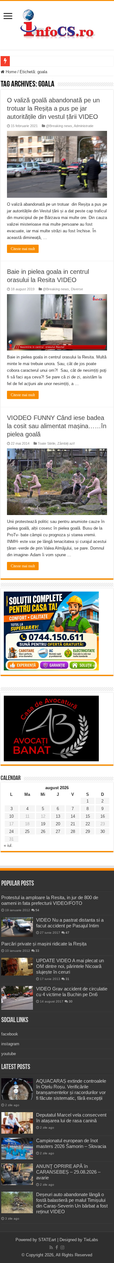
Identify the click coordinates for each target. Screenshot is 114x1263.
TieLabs (91, 1239)
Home (10, 71)
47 (67, 932)
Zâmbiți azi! (66, 443)
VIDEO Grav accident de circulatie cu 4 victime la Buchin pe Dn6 (71, 991)
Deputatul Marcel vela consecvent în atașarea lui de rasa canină (71, 1117)
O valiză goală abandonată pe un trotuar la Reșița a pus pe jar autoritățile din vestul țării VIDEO (53, 108)
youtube (8, 1053)
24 (11, 831)
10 (11, 816)
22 (88, 824)
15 (88, 816)
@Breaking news (59, 126)
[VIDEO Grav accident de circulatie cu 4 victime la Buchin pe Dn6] (17, 998)
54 (37, 910)
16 (102, 816)
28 (73, 831)
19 (43, 824)
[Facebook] (57, 1247)
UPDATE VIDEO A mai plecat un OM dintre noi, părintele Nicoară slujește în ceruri (70, 966)
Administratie (83, 126)
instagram (10, 1043)
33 (37, 950)
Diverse (77, 289)
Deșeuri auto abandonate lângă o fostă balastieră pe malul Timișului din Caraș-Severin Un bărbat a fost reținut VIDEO (72, 1203)
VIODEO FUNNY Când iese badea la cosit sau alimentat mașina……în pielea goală (56, 426)
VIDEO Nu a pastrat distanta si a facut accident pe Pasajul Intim (70, 922)
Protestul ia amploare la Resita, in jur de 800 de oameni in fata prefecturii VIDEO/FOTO (49, 900)
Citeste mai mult (23, 249)
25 (27, 831)
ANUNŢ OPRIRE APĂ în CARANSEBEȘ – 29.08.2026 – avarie (68, 1171)
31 (67, 979)
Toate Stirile (46, 443)
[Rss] (51, 1247)
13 (58, 816)
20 (58, 824)
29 (88, 831)
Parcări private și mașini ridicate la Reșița (43, 943)
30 (102, 831)
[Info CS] (57, 24)
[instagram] (62, 1247)
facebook (9, 1034)
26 (43, 831)
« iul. (8, 845)
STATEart (47, 1239)
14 (73, 816)
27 (58, 831)
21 (73, 824)
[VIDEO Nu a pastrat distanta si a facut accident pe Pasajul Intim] (17, 927)
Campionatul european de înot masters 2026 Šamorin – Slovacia (71, 1143)
